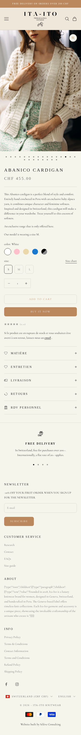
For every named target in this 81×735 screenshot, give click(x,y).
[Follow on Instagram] (17, 684)
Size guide (10, 565)
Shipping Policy (13, 671)
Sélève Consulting (50, 724)
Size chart (71, 261)
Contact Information (16, 651)
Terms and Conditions (17, 658)
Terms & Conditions (16, 644)
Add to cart (40, 299)
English (64, 696)
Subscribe (19, 521)
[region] (40, 444)
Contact (9, 552)
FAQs (7, 559)
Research (9, 545)
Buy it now (40, 311)
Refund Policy (12, 664)
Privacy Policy (12, 637)
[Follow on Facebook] (6, 684)
